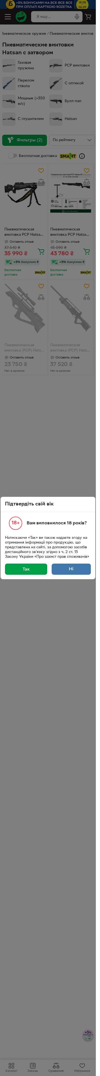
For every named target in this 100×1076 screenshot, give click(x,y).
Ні (71, 569)
